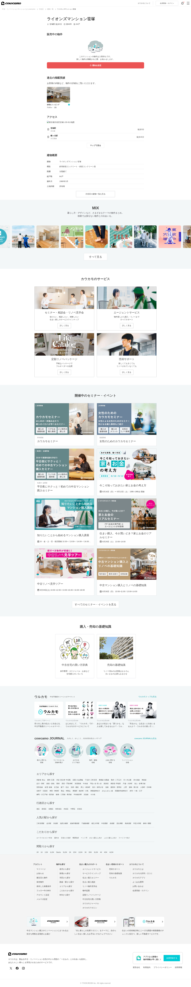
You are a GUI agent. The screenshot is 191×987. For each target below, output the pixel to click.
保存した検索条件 (44, 886)
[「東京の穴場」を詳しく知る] (161, 236)
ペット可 (84, 838)
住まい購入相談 (89, 882)
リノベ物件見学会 (90, 886)
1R (38, 852)
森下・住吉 (65, 787)
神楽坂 (144, 780)
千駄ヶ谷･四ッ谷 (96, 783)
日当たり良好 (66, 838)
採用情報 (178, 967)
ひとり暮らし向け (95, 838)
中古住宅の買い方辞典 (92, 899)
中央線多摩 (78, 794)
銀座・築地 (50, 783)
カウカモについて (144, 3)
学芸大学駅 (137, 823)
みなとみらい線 (107, 791)
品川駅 (49, 823)
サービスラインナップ (92, 873)
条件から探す (65, 869)
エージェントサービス (92, 869)
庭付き (56, 838)
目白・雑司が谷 (97, 787)
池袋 (106, 787)
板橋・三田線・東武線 (64, 794)
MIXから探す (65, 895)
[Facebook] (17, 968)
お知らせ (40, 873)
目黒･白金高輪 (78, 780)
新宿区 (44, 809)
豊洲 (58, 783)
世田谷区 (58, 809)
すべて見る (95, 256)
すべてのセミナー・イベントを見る (95, 604)
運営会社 (136, 967)
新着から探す (65, 873)
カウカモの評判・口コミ (143, 873)
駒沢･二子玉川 (116, 780)
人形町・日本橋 (145, 787)
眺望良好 (76, 838)
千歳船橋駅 (85, 823)
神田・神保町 (54, 791)
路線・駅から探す (67, 882)
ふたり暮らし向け (110, 838)
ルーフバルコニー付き (44, 838)
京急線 (86, 794)
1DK (46, 852)
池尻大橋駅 (64, 823)
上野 (125, 787)
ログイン (167, 3)
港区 (38, 809)
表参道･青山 (41, 780)
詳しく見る (64, 325)
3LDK (96, 852)
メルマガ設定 (42, 899)
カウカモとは (138, 869)
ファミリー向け (124, 838)
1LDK (52, 852)
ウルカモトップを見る (147, 697)
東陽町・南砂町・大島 (80, 791)
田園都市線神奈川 (121, 791)
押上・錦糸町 (85, 787)
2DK (74, 852)
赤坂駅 (112, 823)
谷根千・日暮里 (42, 791)
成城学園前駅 (75, 823)
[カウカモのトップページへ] (11, 3)
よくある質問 (138, 882)
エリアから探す (66, 886)
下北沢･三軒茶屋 (91, 780)
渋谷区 (66, 809)
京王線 (56, 787)
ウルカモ (112, 878)
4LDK (111, 852)
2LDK (80, 852)
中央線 (85, 783)
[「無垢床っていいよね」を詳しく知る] (88, 236)
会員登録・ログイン (141, 891)
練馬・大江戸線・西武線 (45, 794)
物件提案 (86, 891)
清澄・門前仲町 (67, 783)
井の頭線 (136, 780)
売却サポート (114, 869)
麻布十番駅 (147, 823)
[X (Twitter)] (11, 968)
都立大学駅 (95, 823)
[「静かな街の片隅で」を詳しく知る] (137, 236)
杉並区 (79, 809)
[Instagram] (23, 968)
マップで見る (95, 145)
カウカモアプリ (139, 878)
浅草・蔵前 (75, 787)
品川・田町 (40, 783)
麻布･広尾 (50, 780)
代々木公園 (127, 780)
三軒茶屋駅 (40, 823)
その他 (92, 794)
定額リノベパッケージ (92, 895)
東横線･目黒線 (104, 780)
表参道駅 (128, 823)
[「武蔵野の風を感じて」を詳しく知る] (15, 236)
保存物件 (40, 882)
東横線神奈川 (95, 791)
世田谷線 (40, 787)
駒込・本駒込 (66, 791)
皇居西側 (78, 783)
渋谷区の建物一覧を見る (95, 194)
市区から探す (65, 878)
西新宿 (106, 783)
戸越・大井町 (127, 783)
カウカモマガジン (90, 908)
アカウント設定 (43, 895)
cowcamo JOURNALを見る (145, 738)
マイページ (41, 869)
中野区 (73, 809)
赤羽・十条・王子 (136, 791)
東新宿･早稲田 (116, 783)
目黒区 (51, 809)
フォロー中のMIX (44, 891)
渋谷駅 (55, 823)
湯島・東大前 (133, 787)
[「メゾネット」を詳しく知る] (64, 236)
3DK (90, 852)
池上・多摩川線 (139, 783)
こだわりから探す (67, 891)
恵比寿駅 (120, 823)
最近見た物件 (42, 878)
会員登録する (171, 958)
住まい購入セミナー (91, 878)
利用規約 (146, 967)
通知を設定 (96, 65)
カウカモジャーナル (91, 903)
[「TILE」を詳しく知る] (112, 236)
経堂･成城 (48, 787)
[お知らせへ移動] (182, 3)
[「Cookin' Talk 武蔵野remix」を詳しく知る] (39, 236)
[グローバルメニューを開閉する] (188, 3)
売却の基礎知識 (115, 873)
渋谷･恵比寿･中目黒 (63, 780)
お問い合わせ (138, 886)
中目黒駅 (104, 823)
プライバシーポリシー (163, 967)
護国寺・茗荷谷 (116, 787)
